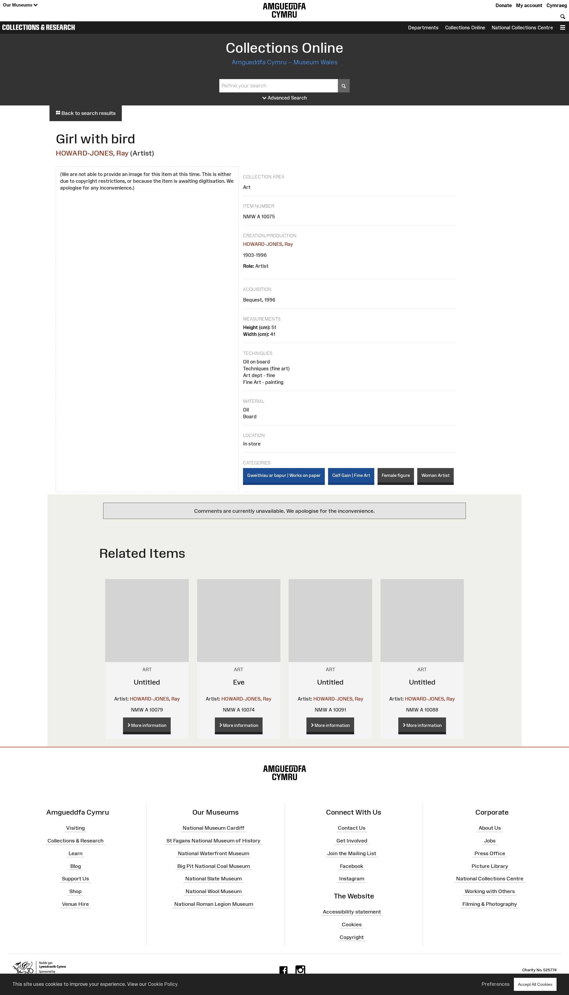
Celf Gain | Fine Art (351, 475)
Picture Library (489, 866)
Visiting (75, 828)
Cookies (352, 924)
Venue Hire (75, 904)
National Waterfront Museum (213, 853)
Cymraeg (556, 5)
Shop (75, 891)
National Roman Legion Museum (213, 904)
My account (529, 5)
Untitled (147, 682)
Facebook (351, 866)
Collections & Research (38, 27)
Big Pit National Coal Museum (213, 866)
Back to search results (88, 113)
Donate (504, 5)
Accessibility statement (352, 912)
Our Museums (18, 4)
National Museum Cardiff (213, 828)
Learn (75, 853)
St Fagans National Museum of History (213, 841)
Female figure (396, 475)
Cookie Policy (163, 984)
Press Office (489, 853)
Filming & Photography (489, 904)
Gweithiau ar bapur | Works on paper (284, 475)
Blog (75, 866)
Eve (238, 682)
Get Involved (351, 841)
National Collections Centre (522, 27)
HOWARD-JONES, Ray (92, 153)
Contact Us (351, 828)
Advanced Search (286, 97)
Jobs (490, 841)
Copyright (352, 937)
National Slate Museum (213, 879)
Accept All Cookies (535, 984)
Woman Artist (435, 475)
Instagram (351, 879)
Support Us (75, 879)
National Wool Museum (214, 891)
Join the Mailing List (351, 853)
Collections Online (465, 27)
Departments (423, 27)
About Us (490, 828)
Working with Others (490, 891)
